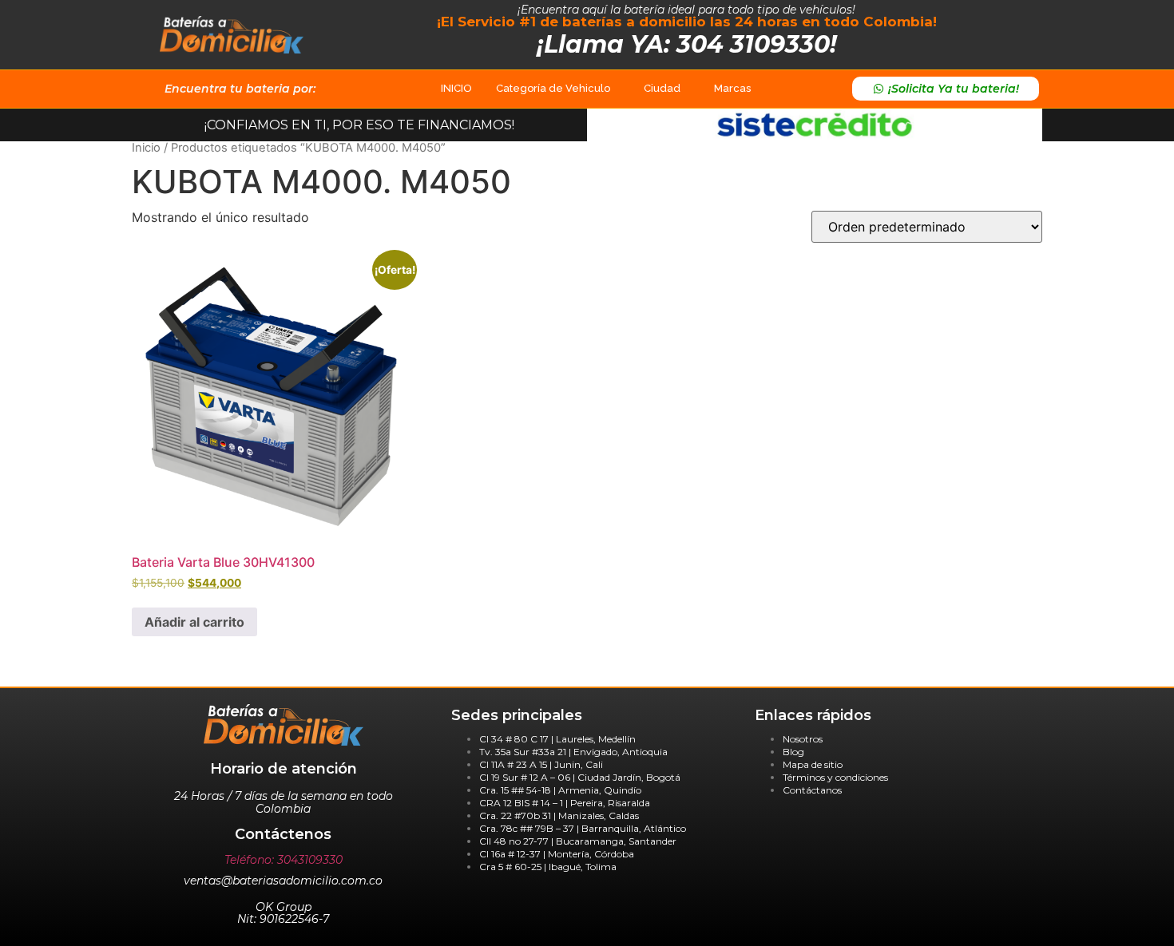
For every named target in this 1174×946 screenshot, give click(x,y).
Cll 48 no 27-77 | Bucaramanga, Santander (577, 841)
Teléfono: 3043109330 (283, 860)
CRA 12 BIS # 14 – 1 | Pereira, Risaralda (564, 803)
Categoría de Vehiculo (553, 88)
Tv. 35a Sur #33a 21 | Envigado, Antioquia (573, 752)
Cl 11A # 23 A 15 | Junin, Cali (541, 764)
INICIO (456, 88)
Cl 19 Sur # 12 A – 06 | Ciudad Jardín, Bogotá (579, 777)
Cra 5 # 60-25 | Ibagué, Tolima (548, 867)
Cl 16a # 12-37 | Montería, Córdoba (556, 854)
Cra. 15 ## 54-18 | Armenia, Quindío (560, 790)
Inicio (146, 148)
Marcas (732, 88)
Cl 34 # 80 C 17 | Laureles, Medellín (557, 739)
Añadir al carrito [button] (194, 622)
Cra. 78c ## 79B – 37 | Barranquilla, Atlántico (582, 828)
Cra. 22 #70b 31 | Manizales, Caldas (559, 815)
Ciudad (662, 88)
